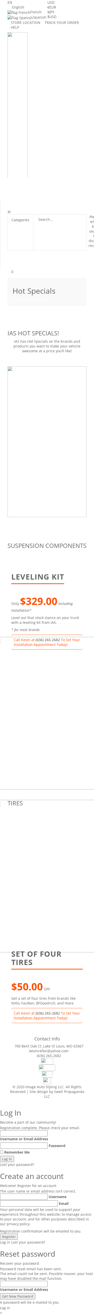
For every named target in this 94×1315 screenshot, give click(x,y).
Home (17, 299)
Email (63, 1203)
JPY (50, 12)
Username (57, 1196)
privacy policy (18, 1223)
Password (57, 1145)
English (18, 7)
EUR (51, 7)
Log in (5, 1242)
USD (50, 2)
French (36, 12)
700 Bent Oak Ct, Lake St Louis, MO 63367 (49, 1046)
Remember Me (17, 1152)
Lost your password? (17, 1164)
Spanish (39, 17)
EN (10, 2)
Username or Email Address (24, 1138)
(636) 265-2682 (48, 1013)
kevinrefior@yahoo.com (48, 1050)
